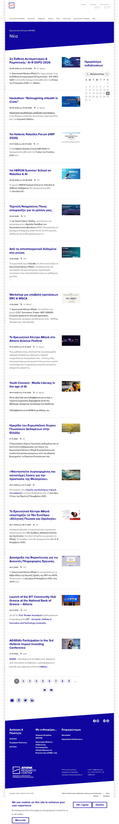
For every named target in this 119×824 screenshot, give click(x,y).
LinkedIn (32, 700)
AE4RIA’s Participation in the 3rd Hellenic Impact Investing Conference (31, 644)
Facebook (18, 700)
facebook (95, 7)
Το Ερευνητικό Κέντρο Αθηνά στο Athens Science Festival (32, 339)
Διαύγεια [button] (13, 746)
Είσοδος (93, 4)
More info (20, 820)
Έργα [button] (58, 18)
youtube (108, 7)
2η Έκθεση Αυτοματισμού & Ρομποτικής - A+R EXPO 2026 (30, 60)
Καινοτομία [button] (67, 18)
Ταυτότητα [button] (31, 18)
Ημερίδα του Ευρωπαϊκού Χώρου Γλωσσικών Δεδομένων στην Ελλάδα (32, 429)
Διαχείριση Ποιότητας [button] (18, 742)
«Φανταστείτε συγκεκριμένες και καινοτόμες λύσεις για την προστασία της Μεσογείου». (32, 475)
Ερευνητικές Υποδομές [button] (82, 18)
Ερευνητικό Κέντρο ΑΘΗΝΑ (22, 30)
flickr (105, 7)
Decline (100, 804)
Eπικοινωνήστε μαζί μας (69, 769)
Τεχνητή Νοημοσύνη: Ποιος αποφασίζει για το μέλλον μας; (30, 208)
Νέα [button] (94, 18)
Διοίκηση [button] (13, 739)
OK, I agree (82, 804)
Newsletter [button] (66, 735)
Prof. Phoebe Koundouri (30, 615)
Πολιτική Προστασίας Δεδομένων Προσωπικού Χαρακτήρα (82, 793)
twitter (102, 7)
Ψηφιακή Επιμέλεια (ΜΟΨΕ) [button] (44, 736)
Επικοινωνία (104, 4)
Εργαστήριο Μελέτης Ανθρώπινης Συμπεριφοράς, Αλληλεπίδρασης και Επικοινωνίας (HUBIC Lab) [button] (46, 747)
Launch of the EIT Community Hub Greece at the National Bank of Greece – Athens (32, 600)
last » (51, 690)
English (83, 4)
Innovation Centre (24, 5)
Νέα (13, 36)
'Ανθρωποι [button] (41, 18)
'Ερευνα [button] (50, 18)
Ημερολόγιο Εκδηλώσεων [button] (72, 739)
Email (12, 700)
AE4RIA (12, 659)
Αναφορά (106, 796)
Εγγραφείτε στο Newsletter (70, 772)
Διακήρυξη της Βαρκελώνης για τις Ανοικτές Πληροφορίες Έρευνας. (33, 559)
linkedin (99, 7)
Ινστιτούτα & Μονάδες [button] (17, 18)
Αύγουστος (97, 74)
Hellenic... (44, 666)
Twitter (25, 700)
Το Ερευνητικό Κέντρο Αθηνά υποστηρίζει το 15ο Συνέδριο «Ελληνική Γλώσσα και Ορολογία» (32, 515)
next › (44, 690)
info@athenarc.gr (97, 769)
